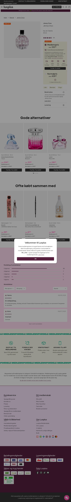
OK (36, 259)
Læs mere (41, 255)
